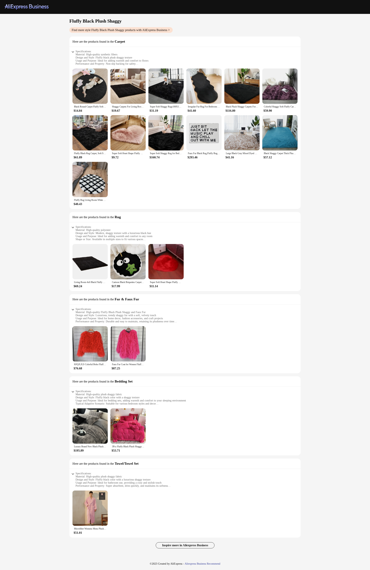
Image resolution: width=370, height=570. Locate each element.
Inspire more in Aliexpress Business (185, 545)
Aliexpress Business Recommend (202, 563)
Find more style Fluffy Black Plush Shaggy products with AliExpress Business (119, 30)
